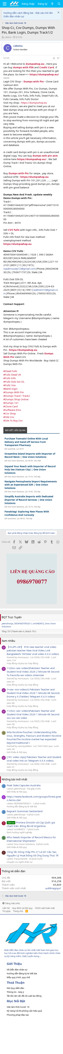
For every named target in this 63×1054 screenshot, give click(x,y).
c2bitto (7, 37)
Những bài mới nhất (14, 779)
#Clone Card (10, 406)
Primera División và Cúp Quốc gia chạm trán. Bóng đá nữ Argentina (31, 824)
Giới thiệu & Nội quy (17, 752)
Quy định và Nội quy (22, 908)
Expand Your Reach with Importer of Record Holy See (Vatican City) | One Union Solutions (30, 469)
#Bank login (10, 388)
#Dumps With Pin (13, 392)
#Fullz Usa (9, 385)
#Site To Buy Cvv (13, 420)
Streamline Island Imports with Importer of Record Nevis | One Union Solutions (30, 455)
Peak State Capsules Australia (23, 785)
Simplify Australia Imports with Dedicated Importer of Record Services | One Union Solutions (29, 500)
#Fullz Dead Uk (12, 374)
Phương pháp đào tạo (18, 1014)
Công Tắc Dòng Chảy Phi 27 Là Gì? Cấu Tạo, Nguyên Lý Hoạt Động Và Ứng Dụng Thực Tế (32, 853)
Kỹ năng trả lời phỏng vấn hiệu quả (24, 1010)
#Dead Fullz (10, 371)
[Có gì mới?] (52, 4)
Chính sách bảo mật (45, 908)
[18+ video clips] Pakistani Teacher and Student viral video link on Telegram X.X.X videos (34, 758)
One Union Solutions (16, 460)
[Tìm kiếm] (59, 4)
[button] (5, 4)
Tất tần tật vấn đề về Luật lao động (24, 995)
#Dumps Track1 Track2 (16, 395)
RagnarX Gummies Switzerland (25, 811)
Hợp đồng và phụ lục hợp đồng (22, 663)
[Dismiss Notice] (58, 13)
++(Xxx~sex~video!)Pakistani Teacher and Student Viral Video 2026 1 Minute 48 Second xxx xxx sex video (33, 714)
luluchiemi (12, 518)
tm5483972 (38, 623)
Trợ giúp (6, 911)
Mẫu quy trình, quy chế (18, 977)
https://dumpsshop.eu (34, 102)
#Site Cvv (8, 417)
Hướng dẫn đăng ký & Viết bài (22, 806)
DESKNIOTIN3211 (23, 623)
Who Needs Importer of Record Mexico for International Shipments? (31, 839)
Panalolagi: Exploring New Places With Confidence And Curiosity (27, 513)
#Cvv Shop (9, 413)
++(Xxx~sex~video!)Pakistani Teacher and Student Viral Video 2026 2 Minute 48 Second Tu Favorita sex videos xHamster (33, 671)
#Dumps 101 (11, 402)
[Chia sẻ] (54, 58)
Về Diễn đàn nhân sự (17, 969)
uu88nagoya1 (53, 888)
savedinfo (11, 449)
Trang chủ (18, 911)
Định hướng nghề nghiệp (19, 832)
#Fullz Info (9, 378)
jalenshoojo (7, 623)
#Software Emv (12, 410)
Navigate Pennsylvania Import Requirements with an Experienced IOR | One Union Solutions (31, 485)
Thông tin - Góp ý (15, 991)
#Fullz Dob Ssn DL (14, 381)
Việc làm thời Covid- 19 (18, 1006)
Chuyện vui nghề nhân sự (19, 861)
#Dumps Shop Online (15, 399)
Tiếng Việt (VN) (12, 903)
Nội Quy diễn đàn (15, 988)
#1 (58, 58)
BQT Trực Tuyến (12, 617)
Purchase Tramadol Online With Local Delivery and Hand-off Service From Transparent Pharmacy (26, 442)
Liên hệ (6, 908)
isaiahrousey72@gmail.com (19, 268)
